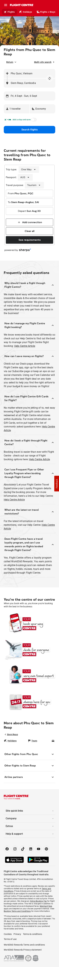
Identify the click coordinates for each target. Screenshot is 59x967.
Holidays (27, 12)
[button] (16, 108)
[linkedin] (30, 849)
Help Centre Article (24, 345)
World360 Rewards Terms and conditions (24, 944)
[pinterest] (46, 849)
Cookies (8, 934)
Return (9, 62)
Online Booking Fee (38, 901)
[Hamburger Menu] (5, 5)
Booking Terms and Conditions (17, 911)
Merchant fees (46, 906)
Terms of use (10, 939)
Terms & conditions (32, 934)
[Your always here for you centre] (29, 701)
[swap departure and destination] (49, 78)
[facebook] (7, 849)
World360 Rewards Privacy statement (23, 949)
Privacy (17, 934)
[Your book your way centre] (29, 623)
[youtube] (38, 849)
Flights (11, 12)
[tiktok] (23, 849)
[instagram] (15, 849)
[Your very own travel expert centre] (29, 675)
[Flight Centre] (21, 5)
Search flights (29, 129)
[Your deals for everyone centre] (29, 649)
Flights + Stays (47, 12)
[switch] (33, 120)
